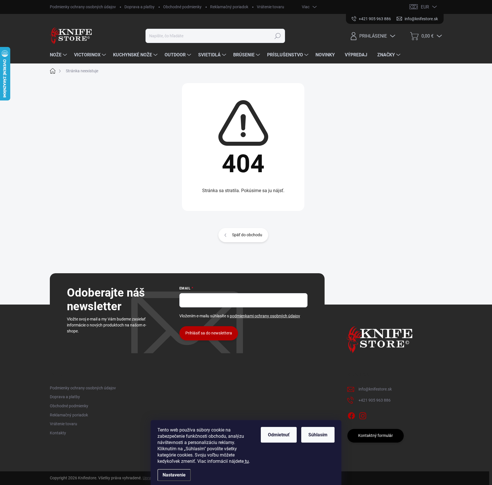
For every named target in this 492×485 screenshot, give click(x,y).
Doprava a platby (139, 7)
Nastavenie (174, 475)
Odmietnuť (279, 434)
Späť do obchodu (247, 235)
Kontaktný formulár (375, 435)
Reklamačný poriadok (229, 7)
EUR (425, 7)
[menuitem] (59, 54)
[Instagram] (362, 414)
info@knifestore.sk (375, 389)
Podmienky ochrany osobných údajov (83, 7)
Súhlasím (317, 434)
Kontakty (58, 433)
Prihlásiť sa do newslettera (208, 333)
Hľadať (278, 36)
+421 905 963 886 (374, 400)
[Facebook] (351, 414)
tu (246, 461)
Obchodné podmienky (182, 7)
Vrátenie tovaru (270, 7)
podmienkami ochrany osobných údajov (265, 316)
